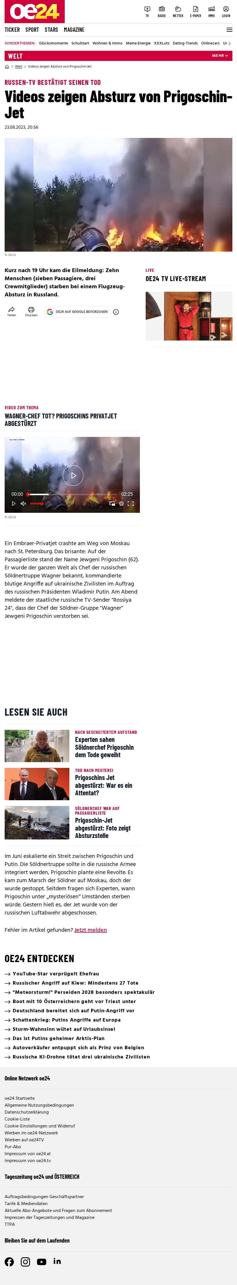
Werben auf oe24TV (24, 1140)
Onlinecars (210, 43)
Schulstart (80, 43)
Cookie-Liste (17, 1119)
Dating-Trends (185, 43)
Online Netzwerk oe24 (27, 1078)
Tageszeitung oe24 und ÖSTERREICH (42, 1176)
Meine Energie (138, 43)
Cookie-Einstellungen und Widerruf (40, 1126)
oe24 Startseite (20, 1098)
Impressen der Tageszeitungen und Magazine (50, 1218)
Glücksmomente (53, 43)
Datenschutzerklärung (27, 1112)
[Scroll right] (229, 43)
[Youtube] (41, 1262)
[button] (73, 476)
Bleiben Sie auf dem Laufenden (37, 1240)
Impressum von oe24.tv (28, 1161)
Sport (32, 29)
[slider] (72, 494)
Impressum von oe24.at (28, 1154)
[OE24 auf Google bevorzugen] (115, 311)
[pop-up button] (121, 503)
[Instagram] (25, 1262)
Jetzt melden (90, 930)
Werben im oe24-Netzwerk (31, 1133)
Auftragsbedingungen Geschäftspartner (44, 1197)
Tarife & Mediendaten (26, 1204)
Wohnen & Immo (107, 43)
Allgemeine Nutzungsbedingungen (39, 1105)
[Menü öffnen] (229, 30)
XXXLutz (161, 43)
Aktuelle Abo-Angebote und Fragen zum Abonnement (58, 1211)
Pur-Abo (13, 1147)
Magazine (74, 29)
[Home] (7, 66)
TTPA (10, 1224)
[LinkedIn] (57, 1262)
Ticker (12, 29)
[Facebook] (9, 1262)
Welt (15, 56)
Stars (51, 29)
